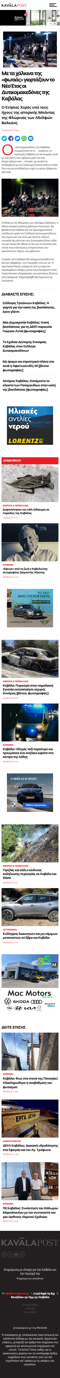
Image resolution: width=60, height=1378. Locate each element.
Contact (30, 1308)
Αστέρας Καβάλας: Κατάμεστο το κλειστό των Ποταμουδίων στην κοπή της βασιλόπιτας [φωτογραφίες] (29, 385)
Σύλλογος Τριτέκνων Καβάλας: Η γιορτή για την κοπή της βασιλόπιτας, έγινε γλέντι (29, 307)
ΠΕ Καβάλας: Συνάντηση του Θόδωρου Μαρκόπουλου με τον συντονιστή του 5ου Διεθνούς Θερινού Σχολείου (30, 1213)
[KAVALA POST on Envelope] (16, 1254)
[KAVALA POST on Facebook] (4, 1254)
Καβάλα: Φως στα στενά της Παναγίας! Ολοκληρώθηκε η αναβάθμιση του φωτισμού (30, 1083)
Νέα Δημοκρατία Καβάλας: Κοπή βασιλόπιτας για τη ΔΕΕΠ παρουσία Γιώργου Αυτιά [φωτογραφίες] (27, 327)
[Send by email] (30, 138)
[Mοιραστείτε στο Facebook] (11, 138)
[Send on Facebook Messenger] (17, 138)
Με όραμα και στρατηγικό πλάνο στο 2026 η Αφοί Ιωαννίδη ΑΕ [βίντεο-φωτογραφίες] (28, 366)
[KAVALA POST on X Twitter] (10, 1254)
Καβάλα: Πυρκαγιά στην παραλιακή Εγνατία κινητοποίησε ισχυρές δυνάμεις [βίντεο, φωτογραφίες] (28, 689)
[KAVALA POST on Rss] (21, 1254)
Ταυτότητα (30, 1312)
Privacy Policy (30, 1305)
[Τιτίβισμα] (4, 138)
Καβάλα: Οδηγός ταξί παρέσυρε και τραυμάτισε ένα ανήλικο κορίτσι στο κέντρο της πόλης (28, 753)
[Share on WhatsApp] (24, 138)
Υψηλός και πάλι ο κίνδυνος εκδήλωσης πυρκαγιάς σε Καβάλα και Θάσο (29, 874)
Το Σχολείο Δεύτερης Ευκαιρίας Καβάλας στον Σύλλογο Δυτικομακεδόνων (24, 346)
